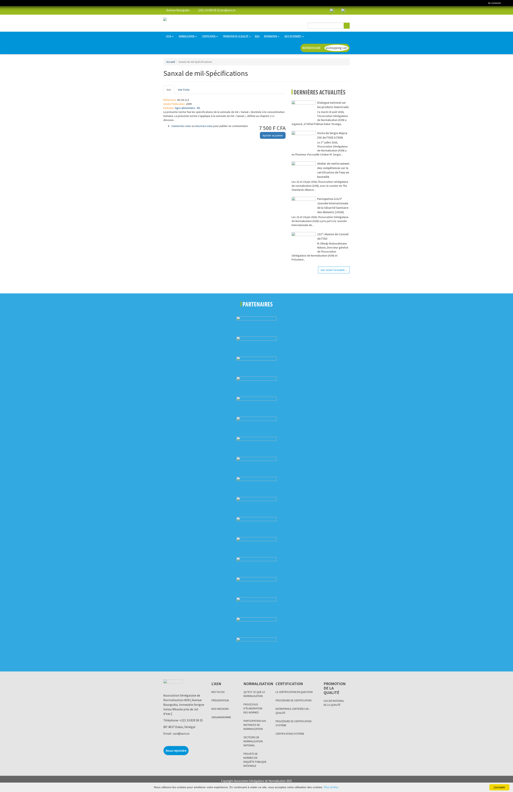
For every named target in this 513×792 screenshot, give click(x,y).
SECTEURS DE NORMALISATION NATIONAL (253, 741)
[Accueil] (5, 3)
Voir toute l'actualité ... (334, 270)
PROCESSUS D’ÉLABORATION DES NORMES (252, 708)
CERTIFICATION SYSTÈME (290, 733)
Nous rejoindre (176, 750)
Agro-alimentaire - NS (187, 108)
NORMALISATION (187, 36)
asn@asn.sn (227, 10)
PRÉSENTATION (220, 700)
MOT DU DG (218, 692)
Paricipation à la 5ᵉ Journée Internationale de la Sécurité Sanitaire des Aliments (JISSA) (332, 205)
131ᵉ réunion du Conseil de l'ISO (332, 236)
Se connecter (494, 3)
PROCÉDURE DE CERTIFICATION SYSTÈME (293, 723)
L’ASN (169, 36)
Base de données (293, 36)
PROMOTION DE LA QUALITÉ (236, 36)
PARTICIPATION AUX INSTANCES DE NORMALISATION (254, 725)
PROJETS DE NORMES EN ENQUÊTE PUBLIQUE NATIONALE (255, 760)
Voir (170, 91)
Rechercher (347, 26)
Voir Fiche (184, 89)
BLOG (257, 36)
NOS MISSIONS (220, 709)
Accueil (170, 62)
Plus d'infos (331, 787)
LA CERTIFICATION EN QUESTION (294, 692)
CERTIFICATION (209, 36)
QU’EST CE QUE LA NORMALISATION (254, 694)
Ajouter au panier (273, 135)
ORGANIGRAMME (221, 717)
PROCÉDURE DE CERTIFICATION (293, 700)
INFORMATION (270, 36)
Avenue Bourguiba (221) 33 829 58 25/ (193, 10)
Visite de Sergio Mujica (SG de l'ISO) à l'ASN (332, 135)
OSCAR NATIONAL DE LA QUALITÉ (334, 703)
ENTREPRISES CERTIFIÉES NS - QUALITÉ (293, 711)
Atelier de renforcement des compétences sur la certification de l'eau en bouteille (333, 170)
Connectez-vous (181, 126)
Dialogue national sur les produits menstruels (333, 105)
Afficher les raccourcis (508, 3)
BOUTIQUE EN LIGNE (311, 48)
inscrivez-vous (204, 126)
